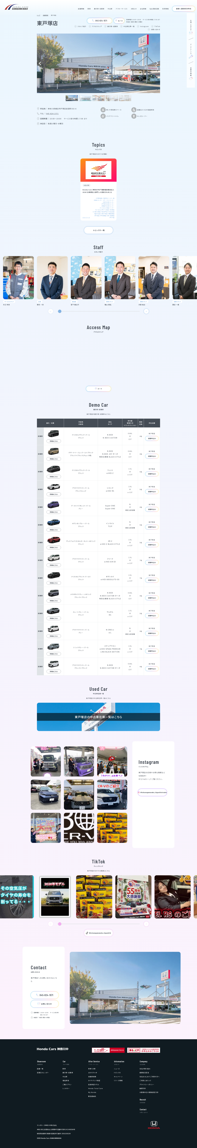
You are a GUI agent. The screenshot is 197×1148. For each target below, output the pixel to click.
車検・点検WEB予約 (183, 9)
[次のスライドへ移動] (146, 311)
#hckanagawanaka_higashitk (100, 933)
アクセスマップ (97, 26)
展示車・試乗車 (112, 26)
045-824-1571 (101, 20)
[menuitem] (40, 1068)
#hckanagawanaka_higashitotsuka (153, 792)
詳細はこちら (54, 441)
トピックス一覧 (99, 230)
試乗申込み (152, 438)
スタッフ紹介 (82, 26)
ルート (120, 20)
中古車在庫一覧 (129, 26)
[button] (18, 281)
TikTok (157, 26)
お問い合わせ (155, 29)
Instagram (144, 26)
